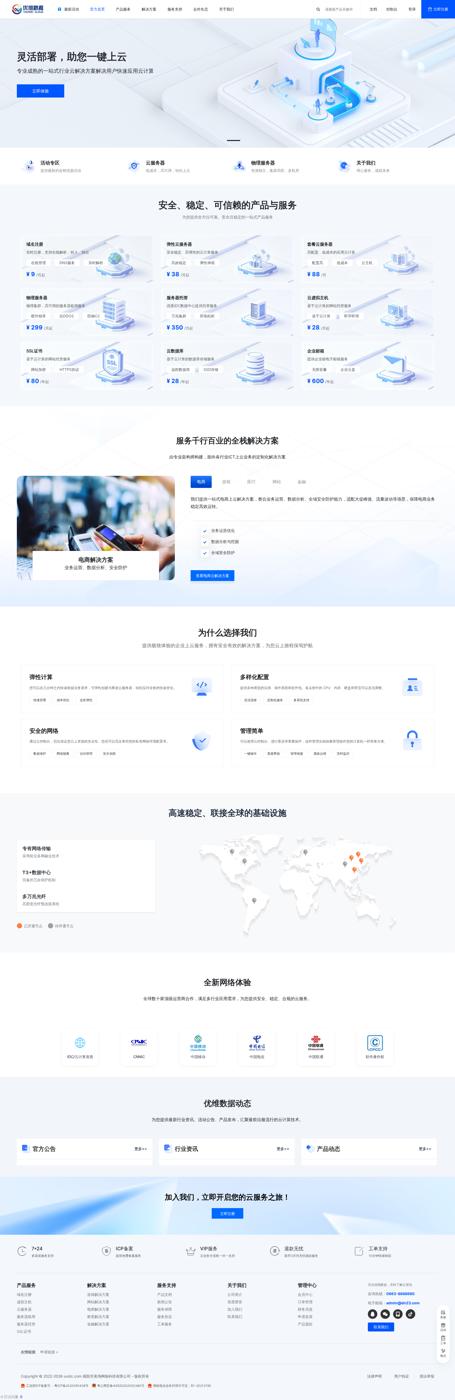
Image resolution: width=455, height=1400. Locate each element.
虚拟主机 (24, 1302)
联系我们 (235, 1316)
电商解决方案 (98, 1309)
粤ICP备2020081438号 (71, 1386)
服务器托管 (26, 1324)
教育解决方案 (98, 1316)
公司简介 (235, 1294)
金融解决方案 (98, 1324)
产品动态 (374, 1148)
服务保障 (164, 1309)
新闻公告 (164, 1302)
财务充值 (305, 1309)
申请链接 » (49, 1352)
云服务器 (24, 1309)
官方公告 (90, 1148)
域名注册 (24, 1294)
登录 (412, 9)
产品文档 (164, 1294)
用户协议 (401, 1376)
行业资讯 (232, 1148)
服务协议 (164, 1316)
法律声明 (374, 1376)
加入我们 (235, 1309)
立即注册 (440, 9)
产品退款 (305, 1324)
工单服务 (164, 1324)
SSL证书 (24, 1331)
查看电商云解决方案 (212, 575)
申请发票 (305, 1316)
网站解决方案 (98, 1302)
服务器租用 (26, 1316)
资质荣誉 (235, 1302)
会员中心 (305, 1294)
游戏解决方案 (98, 1294)
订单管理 (305, 1302)
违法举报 (426, 1376)
